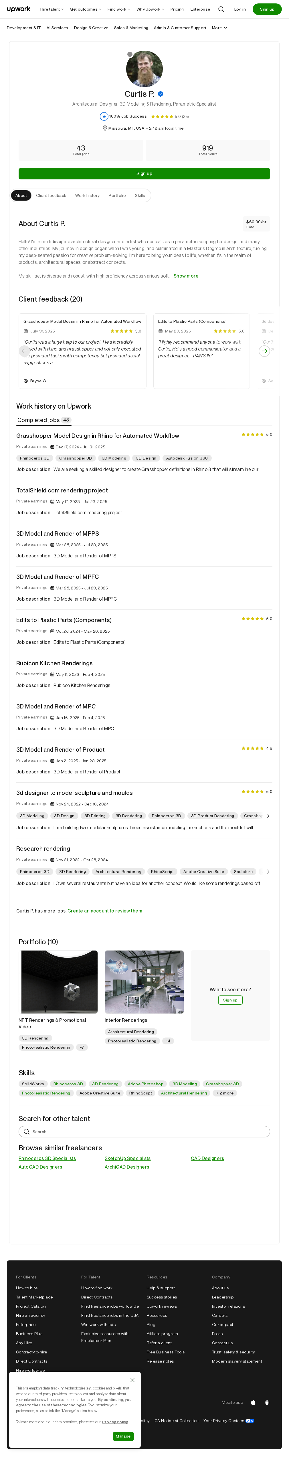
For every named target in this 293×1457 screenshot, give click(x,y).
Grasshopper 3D (222, 1084)
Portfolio (117, 195)
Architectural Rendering (184, 1093)
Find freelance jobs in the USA (109, 1315)
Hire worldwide (30, 1370)
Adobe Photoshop (145, 1084)
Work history (87, 195)
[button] (160, 93)
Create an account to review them (105, 911)
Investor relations (228, 1306)
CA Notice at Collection (177, 1420)
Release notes (160, 1361)
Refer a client (159, 1343)
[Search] (221, 9)
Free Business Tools (166, 1352)
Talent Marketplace (34, 1297)
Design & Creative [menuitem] (91, 27)
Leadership (223, 1297)
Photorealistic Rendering (46, 1093)
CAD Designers (207, 1158)
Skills (140, 195)
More (217, 27)
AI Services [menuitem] (57, 27)
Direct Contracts (31, 1361)
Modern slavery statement (237, 1361)
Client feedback (51, 195)
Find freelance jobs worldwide (110, 1306)
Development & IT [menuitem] (24, 27)
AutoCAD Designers (40, 1167)
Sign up (267, 9)
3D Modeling (185, 1084)
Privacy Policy (115, 1422)
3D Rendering (105, 1084)
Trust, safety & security (233, 1352)
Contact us (222, 1343)
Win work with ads (98, 1324)
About (21, 195)
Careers (219, 1315)
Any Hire (24, 1343)
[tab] (44, 420)
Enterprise (26, 1324)
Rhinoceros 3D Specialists (47, 1158)
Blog (151, 1324)
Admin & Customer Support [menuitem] (180, 27)
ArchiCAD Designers (127, 1167)
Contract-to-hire (31, 1352)
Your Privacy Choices (229, 1420)
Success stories (162, 1297)
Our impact (222, 1324)
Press (217, 1333)
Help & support (161, 1288)
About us (220, 1288)
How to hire (26, 1288)
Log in (240, 9)
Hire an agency (30, 1315)
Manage (123, 1436)
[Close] (132, 1380)
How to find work (97, 1288)
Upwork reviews (162, 1306)
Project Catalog (31, 1306)
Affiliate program (162, 1333)
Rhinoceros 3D (68, 1084)
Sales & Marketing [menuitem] (131, 27)
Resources (157, 1315)
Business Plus (29, 1333)
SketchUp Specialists (128, 1158)
